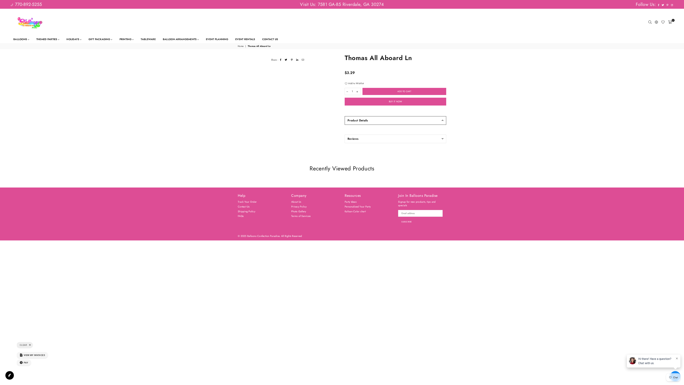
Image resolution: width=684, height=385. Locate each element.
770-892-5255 (27, 4)
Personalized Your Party (358, 206)
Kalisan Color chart (355, 211)
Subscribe (406, 221)
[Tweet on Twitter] (286, 60)
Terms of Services (301, 216)
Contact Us (270, 39)
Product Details (358, 120)
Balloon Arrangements (180, 39)
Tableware (148, 39)
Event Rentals (245, 39)
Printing (126, 39)
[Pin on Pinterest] (292, 60)
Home (240, 46)
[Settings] (656, 22)
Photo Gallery (298, 211)
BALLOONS (20, 39)
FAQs (241, 216)
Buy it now (395, 101)
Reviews (353, 139)
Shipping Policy (246, 211)
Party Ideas (351, 202)
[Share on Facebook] (280, 60)
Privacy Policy (299, 206)
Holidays (73, 39)
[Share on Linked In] (297, 60)
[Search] (650, 22)
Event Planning (217, 39)
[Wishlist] (663, 22)
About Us (296, 202)
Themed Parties (47, 39)
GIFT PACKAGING (100, 39)
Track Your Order (247, 202)
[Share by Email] (303, 60)
